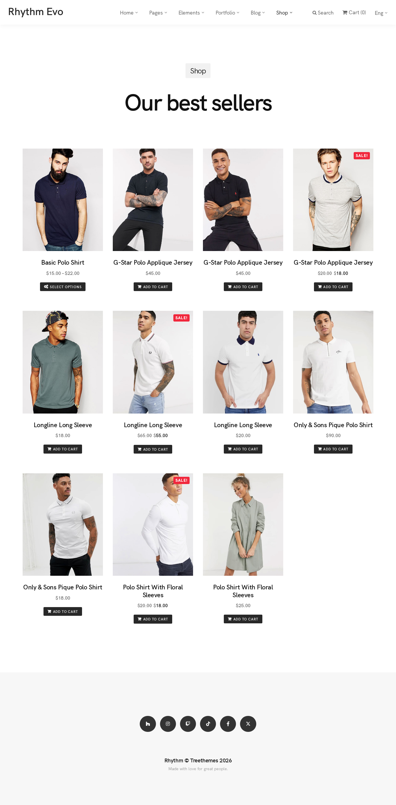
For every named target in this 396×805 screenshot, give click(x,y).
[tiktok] (208, 724)
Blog (256, 12)
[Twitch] (188, 724)
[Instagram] (168, 724)
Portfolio (225, 12)
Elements (189, 12)
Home (127, 12)
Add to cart (155, 286)
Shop (282, 12)
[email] (228, 724)
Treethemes (204, 760)
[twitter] (248, 724)
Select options (65, 286)
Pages (156, 12)
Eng (379, 12)
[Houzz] (148, 724)
